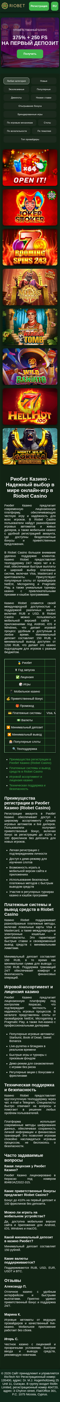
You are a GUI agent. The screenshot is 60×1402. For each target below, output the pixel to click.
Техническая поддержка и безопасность (27, 787)
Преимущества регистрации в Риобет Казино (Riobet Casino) (30, 761)
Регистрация (39, 6)
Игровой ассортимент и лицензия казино (25, 778)
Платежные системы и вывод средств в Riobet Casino (29, 769)
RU (55, 6)
